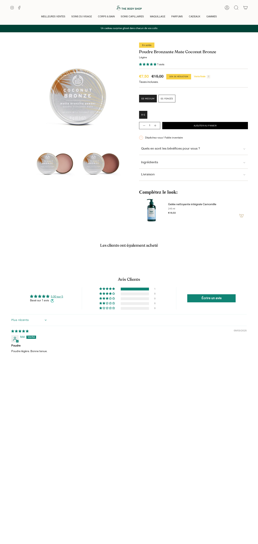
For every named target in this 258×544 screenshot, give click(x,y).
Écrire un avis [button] (212, 298)
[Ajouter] (241, 215)
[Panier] (245, 7)
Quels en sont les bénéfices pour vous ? (170, 148)
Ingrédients (149, 162)
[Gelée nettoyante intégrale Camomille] (151, 210)
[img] (20, 331)
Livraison (148, 174)
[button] (53, 17)
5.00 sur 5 (57, 296)
